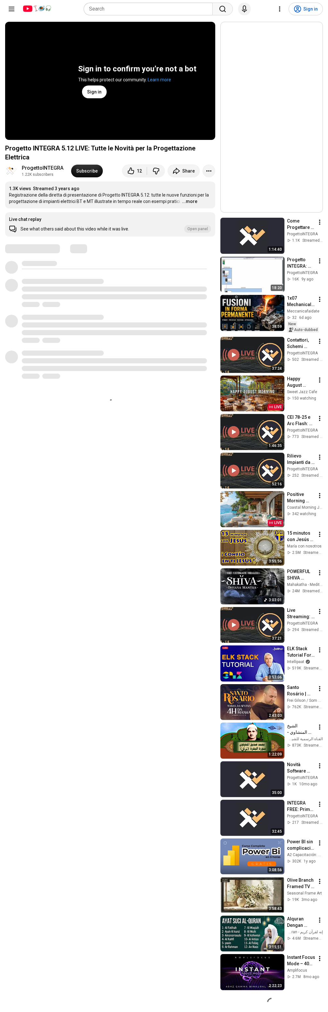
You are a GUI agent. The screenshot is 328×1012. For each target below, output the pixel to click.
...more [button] (189, 201)
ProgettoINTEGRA (42, 168)
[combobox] (150, 9)
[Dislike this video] (156, 171)
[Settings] (279, 9)
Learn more (159, 79)
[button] (110, 224)
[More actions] (208, 171)
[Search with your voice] (244, 9)
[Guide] (11, 9)
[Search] (222, 9)
